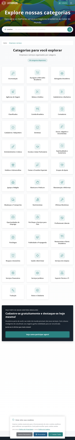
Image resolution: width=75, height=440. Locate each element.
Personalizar (41, 434)
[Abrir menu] (71, 3)
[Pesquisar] (69, 29)
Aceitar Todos (56, 434)
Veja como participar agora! (37, 334)
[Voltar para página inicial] (10, 3)
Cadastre (64, 3)
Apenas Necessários (24, 434)
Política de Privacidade (26, 429)
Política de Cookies (44, 429)
